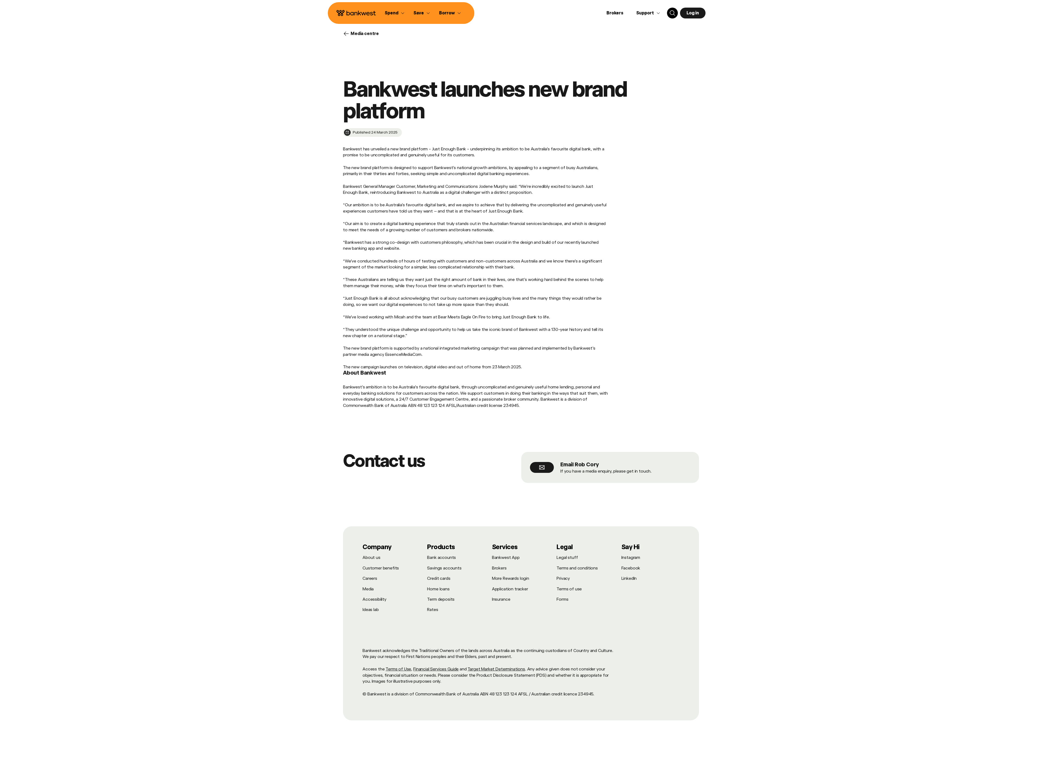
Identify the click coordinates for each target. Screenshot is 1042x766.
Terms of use (569, 588)
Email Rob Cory (579, 464)
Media (368, 588)
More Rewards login (510, 578)
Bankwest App (506, 557)
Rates (432, 609)
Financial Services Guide (436, 669)
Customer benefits (381, 568)
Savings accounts (444, 568)
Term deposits (441, 599)
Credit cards (438, 578)
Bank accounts (441, 557)
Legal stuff (567, 557)
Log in (693, 12)
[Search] (672, 13)
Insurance (501, 599)
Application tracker (510, 588)
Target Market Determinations (496, 669)
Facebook (630, 568)
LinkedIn (629, 578)
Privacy (563, 578)
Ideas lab (371, 609)
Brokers (614, 12)
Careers (370, 578)
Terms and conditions (577, 568)
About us (371, 557)
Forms (562, 599)
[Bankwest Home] (356, 13)
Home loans (438, 588)
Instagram (630, 557)
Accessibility (374, 599)
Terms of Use (398, 669)
